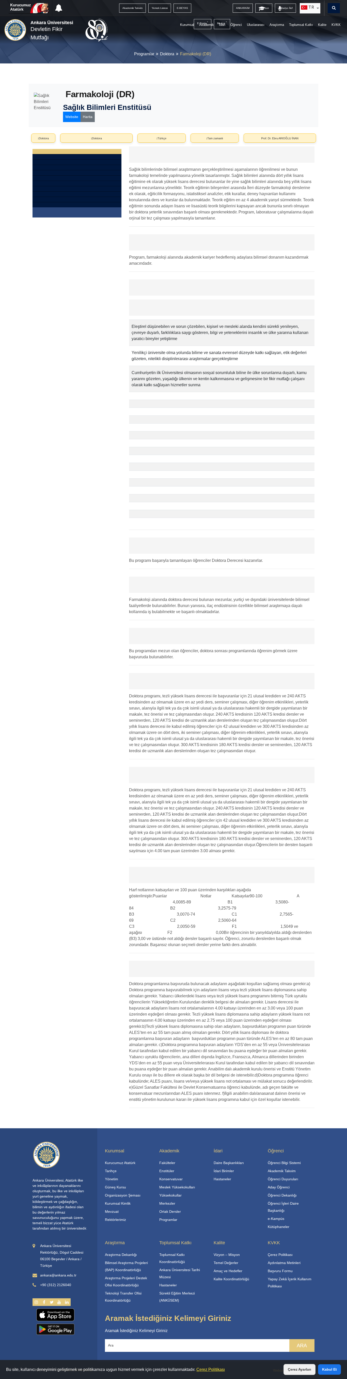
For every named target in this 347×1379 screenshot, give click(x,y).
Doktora (167, 54)
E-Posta (202, 23)
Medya (221, 23)
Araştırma (277, 25)
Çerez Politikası (210, 1369)
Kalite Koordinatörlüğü (231, 1279)
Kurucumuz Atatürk (20, 7)
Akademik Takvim (282, 1171)
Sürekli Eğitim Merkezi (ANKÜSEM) (177, 1296)
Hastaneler (222, 1179)
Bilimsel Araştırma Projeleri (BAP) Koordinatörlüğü (126, 1266)
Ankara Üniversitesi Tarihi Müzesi (179, 1273)
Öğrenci (236, 25)
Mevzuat (112, 1211)
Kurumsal (187, 25)
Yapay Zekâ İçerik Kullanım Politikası (289, 1282)
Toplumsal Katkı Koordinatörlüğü (172, 1258)
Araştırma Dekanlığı (121, 1255)
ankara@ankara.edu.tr (58, 1275)
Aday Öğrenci (279, 1187)
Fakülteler (167, 1163)
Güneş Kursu (115, 1187)
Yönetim (111, 1179)
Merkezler (167, 1203)
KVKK (336, 25)
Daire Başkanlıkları (229, 1163)
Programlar (144, 54)
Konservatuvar (171, 1179)
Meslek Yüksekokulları (177, 1187)
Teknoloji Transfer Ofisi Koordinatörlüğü (123, 1296)
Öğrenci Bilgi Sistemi (284, 1163)
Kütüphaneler (278, 1227)
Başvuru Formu (280, 1271)
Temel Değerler (226, 1263)
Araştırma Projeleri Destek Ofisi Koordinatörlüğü (126, 1281)
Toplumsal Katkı (301, 25)
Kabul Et (329, 1369)
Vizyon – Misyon (227, 1255)
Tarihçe (111, 1171)
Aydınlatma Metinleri (284, 1263)
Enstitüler (166, 1171)
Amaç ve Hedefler (228, 1271)
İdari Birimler (224, 1171)
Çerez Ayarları (299, 1369)
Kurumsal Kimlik (118, 1203)
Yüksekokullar (170, 1195)
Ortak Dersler (170, 1211)
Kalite (322, 25)
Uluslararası (255, 25)
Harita (87, 117)
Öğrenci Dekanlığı (282, 1195)
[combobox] (310, 8)
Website (71, 117)
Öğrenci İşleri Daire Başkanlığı (283, 1207)
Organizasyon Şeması (122, 1195)
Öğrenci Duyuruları (283, 1179)
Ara (302, 1345)
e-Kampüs (276, 1219)
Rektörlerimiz (115, 1220)
